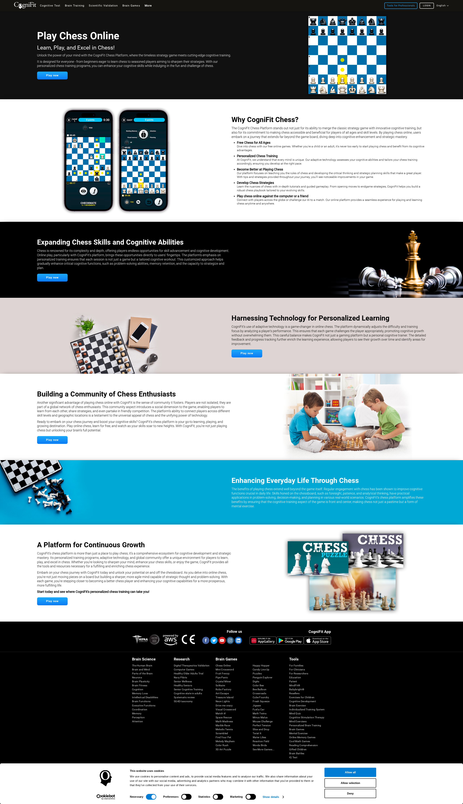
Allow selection (350, 782)
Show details (271, 796)
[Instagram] (230, 640)
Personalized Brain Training (305, 725)
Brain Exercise (297, 705)
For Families (296, 665)
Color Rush (222, 745)
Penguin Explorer (262, 677)
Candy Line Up (261, 669)
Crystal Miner (223, 681)
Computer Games (184, 669)
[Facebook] (205, 640)
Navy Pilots (180, 677)
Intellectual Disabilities (145, 697)
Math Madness (224, 721)
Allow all (350, 772)
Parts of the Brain (142, 673)
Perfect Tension (262, 725)
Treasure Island (224, 697)
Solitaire (220, 685)
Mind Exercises (298, 721)
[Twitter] (214, 640)
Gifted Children (298, 749)
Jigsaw (257, 705)
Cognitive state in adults (188, 693)
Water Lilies (259, 737)
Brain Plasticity (141, 681)
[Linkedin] (238, 640)
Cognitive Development (302, 701)
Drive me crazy (224, 705)
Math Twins (259, 713)
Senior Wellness (183, 681)
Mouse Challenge (263, 721)
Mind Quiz (295, 713)
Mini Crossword (225, 669)
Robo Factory (223, 689)
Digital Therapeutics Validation (192, 665)
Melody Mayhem (225, 741)
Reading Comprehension (303, 745)
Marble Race (223, 725)
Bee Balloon (259, 689)
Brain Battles (296, 753)
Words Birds (260, 745)
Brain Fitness (139, 685)
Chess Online (223, 665)
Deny (350, 793)
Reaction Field (261, 741)
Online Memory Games (302, 737)
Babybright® (296, 689)
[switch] (186, 797)
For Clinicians (297, 669)
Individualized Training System (306, 709)
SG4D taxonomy (183, 701)
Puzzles (257, 673)
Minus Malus (260, 717)
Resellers (294, 693)
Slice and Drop (261, 729)
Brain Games (296, 729)
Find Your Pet (223, 737)
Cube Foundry (261, 697)
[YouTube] (222, 640)
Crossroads (259, 693)
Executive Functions (143, 705)
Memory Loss (140, 693)
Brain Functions (141, 701)
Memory (137, 713)
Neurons (137, 677)
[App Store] (317, 641)
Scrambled (222, 733)
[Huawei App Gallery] (263, 641)
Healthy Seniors (183, 685)
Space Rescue (224, 717)
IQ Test (293, 757)
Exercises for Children (301, 697)
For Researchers (298, 673)
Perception (138, 717)
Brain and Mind (141, 669)
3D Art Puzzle (223, 749)
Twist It (257, 733)
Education (295, 677)
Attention (137, 721)
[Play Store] (290, 641)
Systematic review (184, 697)
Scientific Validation (103, 5)
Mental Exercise (298, 733)
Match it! (221, 713)
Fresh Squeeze (261, 701)
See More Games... (264, 749)
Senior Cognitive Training (188, 689)
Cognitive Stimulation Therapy (306, 717)
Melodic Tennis (224, 729)
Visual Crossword (226, 709)
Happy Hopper (261, 665)
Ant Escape (222, 693)
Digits (256, 681)
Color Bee (258, 685)
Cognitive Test (50, 5)
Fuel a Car (258, 709)
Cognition (137, 689)
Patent (293, 681)
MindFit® (294, 685)
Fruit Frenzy (223, 673)
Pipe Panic (222, 677)
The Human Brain (142, 665)
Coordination (139, 709)
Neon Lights (223, 701)
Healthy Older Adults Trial (188, 673)
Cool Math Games (299, 741)
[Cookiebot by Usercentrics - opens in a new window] (106, 797)
